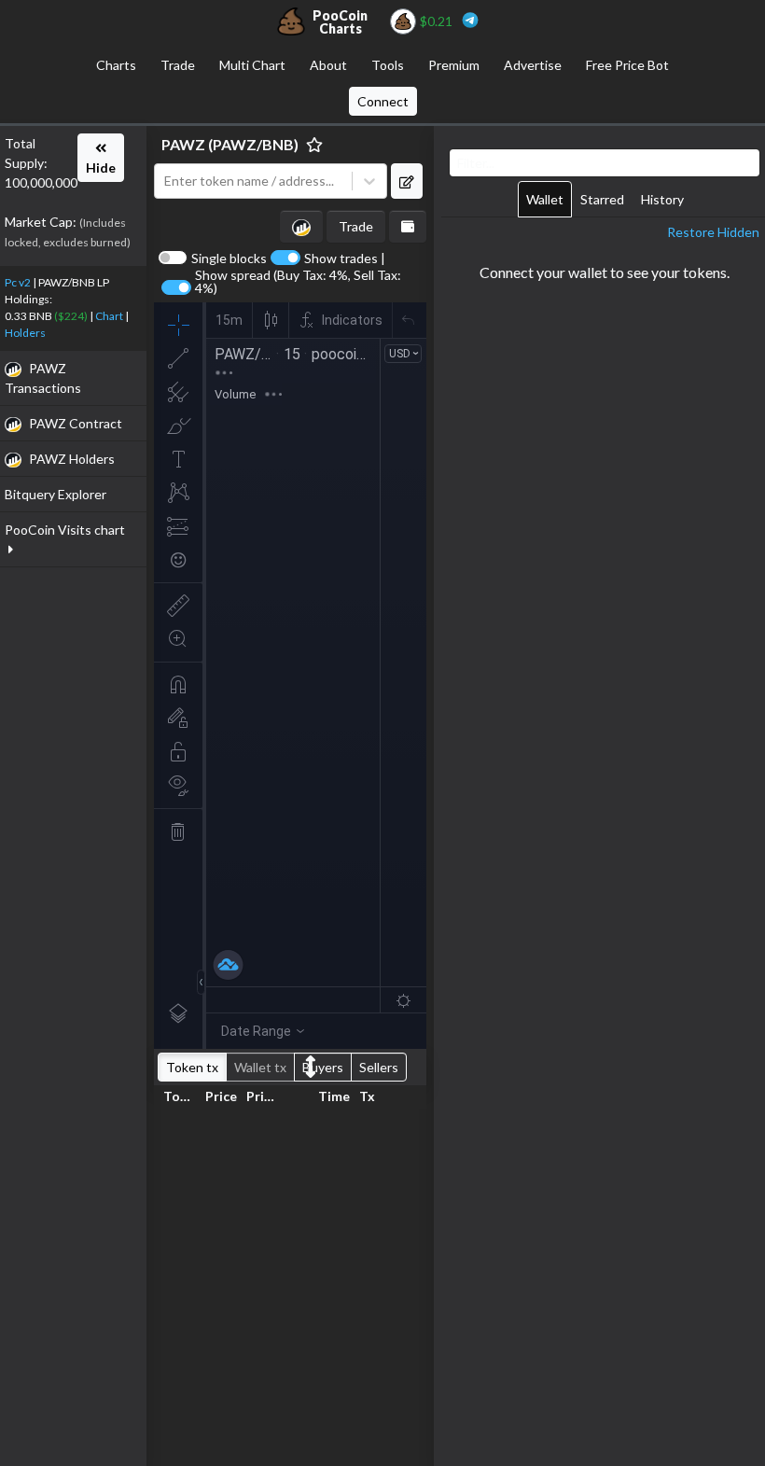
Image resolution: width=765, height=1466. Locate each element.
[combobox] (257, 181)
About (328, 65)
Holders (25, 333)
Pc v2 (18, 282)
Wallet (544, 199)
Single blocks (229, 258)
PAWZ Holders (72, 459)
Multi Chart (252, 65)
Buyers (322, 1067)
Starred (602, 199)
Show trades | (344, 258)
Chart (109, 316)
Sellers (378, 1067)
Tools (387, 65)
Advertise (533, 65)
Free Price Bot (627, 65)
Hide (101, 167)
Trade (177, 65)
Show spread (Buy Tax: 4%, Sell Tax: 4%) (298, 282)
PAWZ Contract (75, 423)
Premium (454, 65)
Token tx (192, 1067)
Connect (383, 101)
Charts (116, 65)
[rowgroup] (290, 1284)
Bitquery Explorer (55, 494)
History (662, 199)
